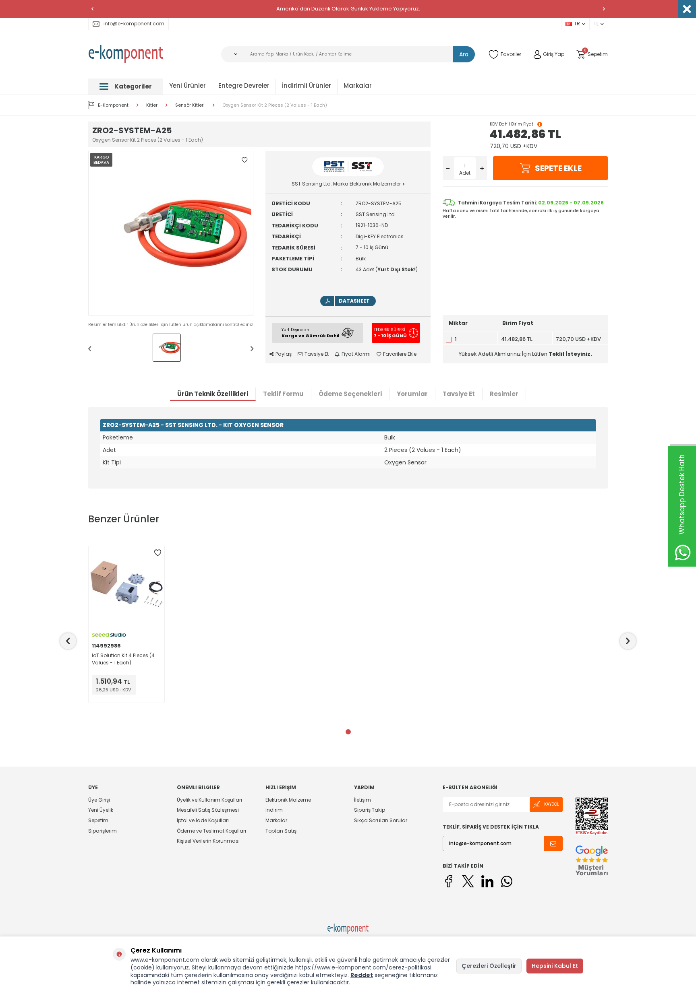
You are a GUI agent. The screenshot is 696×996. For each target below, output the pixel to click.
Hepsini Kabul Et (555, 966)
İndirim (274, 809)
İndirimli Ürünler (306, 85)
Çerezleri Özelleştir (489, 966)
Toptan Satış (280, 830)
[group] (171, 233)
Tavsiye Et (316, 354)
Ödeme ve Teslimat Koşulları (211, 830)
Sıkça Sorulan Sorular (380, 820)
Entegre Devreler (243, 85)
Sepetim (98, 820)
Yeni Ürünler (187, 85)
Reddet (361, 975)
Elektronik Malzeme (288, 800)
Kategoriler (133, 86)
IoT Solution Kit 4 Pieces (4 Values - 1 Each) (123, 659)
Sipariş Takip (369, 809)
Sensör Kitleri (190, 105)
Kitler (151, 105)
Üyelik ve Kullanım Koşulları (209, 800)
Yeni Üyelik (100, 809)
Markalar (358, 85)
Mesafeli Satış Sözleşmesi (208, 809)
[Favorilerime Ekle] (157, 553)
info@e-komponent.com (134, 23)
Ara (463, 54)
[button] (92, 9)
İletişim (362, 800)
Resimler (504, 394)
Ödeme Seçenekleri (350, 394)
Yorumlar (412, 394)
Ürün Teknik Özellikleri (212, 394)
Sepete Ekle (558, 168)
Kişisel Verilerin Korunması (208, 840)
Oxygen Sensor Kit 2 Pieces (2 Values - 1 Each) (274, 105)
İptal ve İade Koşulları (203, 820)
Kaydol (551, 804)
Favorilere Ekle (399, 354)
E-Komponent (113, 105)
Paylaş (284, 354)
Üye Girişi (99, 800)
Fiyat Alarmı (356, 354)
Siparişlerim (102, 830)
